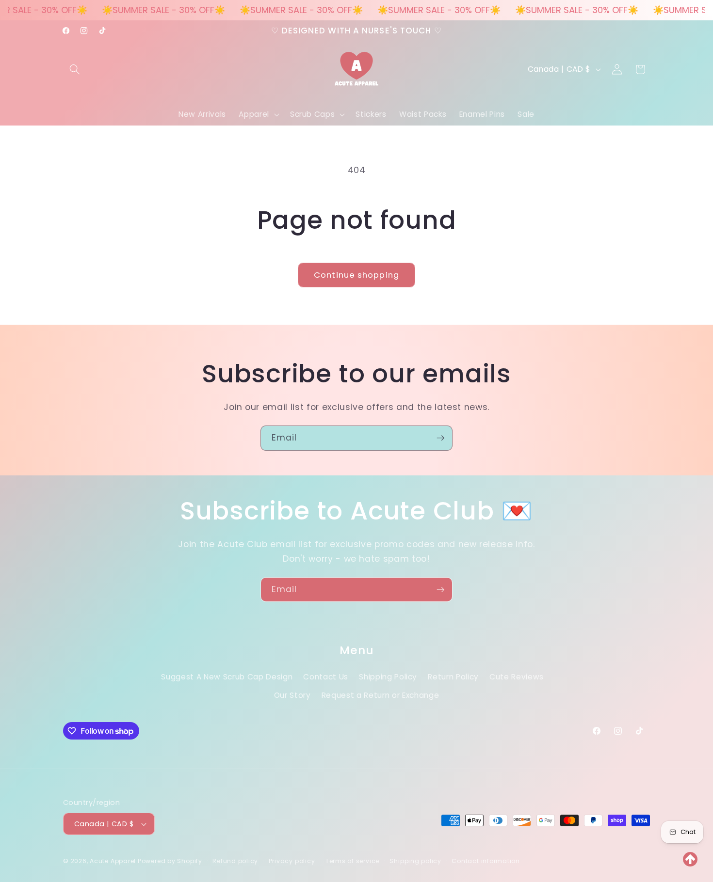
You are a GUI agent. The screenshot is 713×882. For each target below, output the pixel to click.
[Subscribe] (440, 438)
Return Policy (453, 676)
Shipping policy (415, 861)
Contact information (486, 861)
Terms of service (352, 861)
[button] (74, 69)
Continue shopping (356, 275)
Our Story (292, 695)
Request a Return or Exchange (380, 695)
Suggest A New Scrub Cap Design (226, 676)
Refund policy (235, 861)
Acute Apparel (114, 861)
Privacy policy (292, 861)
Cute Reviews (516, 676)
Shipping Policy (388, 676)
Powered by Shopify (170, 861)
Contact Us (325, 676)
